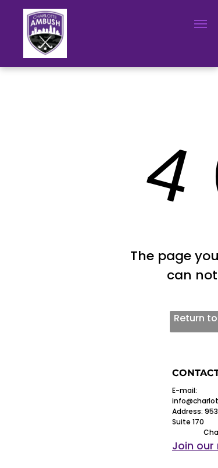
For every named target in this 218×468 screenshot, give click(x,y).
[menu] (200, 24)
